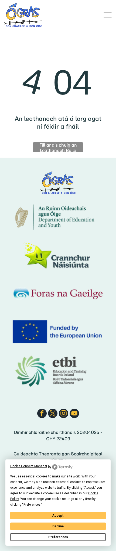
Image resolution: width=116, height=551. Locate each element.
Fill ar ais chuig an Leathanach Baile (58, 147)
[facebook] (42, 414)
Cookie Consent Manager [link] (28, 466)
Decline (58, 526)
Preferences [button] (31, 504)
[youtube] (74, 414)
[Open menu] (108, 15)
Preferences (58, 537)
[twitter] (52, 414)
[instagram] (63, 414)
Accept (58, 515)
